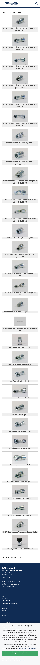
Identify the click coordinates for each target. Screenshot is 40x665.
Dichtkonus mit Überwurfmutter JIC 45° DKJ (20, 275)
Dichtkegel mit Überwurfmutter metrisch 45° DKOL (20, 48)
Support (4, 611)
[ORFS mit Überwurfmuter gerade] (20, 474)
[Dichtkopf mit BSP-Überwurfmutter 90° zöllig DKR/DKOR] (20, 211)
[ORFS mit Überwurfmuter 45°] (20, 491)
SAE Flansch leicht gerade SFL (20, 364)
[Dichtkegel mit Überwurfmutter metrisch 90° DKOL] (20, 59)
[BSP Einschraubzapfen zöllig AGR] (20, 230)
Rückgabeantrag (7, 615)
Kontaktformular (7, 613)
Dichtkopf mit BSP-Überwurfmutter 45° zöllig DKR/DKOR (20, 201)
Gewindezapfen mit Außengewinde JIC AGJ (20, 312)
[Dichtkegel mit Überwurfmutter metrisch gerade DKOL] (20, 21)
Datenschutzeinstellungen (10, 603)
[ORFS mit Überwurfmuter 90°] (20, 508)
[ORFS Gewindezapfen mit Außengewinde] (20, 525)
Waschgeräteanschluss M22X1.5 (20, 549)
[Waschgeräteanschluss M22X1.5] (20, 541)
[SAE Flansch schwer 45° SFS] (20, 424)
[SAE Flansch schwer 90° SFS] (20, 441)
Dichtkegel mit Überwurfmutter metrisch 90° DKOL (20, 67)
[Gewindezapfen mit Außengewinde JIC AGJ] (20, 304)
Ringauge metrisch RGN (20, 465)
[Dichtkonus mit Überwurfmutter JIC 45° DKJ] (20, 266)
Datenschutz (31, 649)
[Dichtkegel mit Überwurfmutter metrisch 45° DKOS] (20, 97)
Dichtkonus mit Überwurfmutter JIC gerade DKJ (20, 255)
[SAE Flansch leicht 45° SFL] (20, 374)
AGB (3, 596)
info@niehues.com (12, 586)
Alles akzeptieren (20, 654)
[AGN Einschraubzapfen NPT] (20, 340)
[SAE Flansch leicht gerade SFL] (20, 357)
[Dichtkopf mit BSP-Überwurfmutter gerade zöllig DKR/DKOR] (20, 173)
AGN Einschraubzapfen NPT (20, 347)
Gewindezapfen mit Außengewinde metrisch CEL (20, 143)
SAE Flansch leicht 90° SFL (20, 398)
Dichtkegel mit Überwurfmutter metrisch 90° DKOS (20, 124)
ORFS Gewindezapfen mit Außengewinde (20, 532)
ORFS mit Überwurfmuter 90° (20, 515)
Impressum (22, 649)
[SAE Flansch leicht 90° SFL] (20, 391)
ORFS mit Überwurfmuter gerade (20, 482)
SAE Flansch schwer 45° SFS (20, 431)
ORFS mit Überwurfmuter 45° (20, 498)
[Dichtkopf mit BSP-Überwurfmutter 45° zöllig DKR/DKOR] (20, 192)
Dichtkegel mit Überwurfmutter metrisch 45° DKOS (20, 105)
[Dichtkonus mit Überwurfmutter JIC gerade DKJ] (20, 247)
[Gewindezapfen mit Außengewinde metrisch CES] (20, 154)
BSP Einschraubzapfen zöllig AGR (20, 238)
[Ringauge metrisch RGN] (20, 458)
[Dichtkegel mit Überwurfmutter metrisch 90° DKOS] (20, 116)
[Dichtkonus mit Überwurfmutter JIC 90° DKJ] (20, 285)
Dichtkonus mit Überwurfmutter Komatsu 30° (20, 329)
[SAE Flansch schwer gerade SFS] (20, 407)
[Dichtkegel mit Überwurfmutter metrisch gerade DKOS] (20, 78)
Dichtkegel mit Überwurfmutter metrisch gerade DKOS (20, 86)
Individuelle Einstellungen (20, 661)
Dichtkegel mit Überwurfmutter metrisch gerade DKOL (20, 29)
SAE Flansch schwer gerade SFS (20, 414)
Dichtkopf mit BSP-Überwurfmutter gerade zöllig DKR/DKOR (20, 182)
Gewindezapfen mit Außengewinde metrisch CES (20, 162)
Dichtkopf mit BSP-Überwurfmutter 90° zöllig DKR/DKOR (20, 220)
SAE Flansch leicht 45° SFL (20, 381)
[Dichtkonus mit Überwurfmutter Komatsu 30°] (20, 321)
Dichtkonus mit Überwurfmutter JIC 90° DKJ (20, 294)
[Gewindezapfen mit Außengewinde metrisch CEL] (20, 135)
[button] (3, 3)
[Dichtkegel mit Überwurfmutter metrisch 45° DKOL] (20, 40)
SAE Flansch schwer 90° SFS (20, 448)
